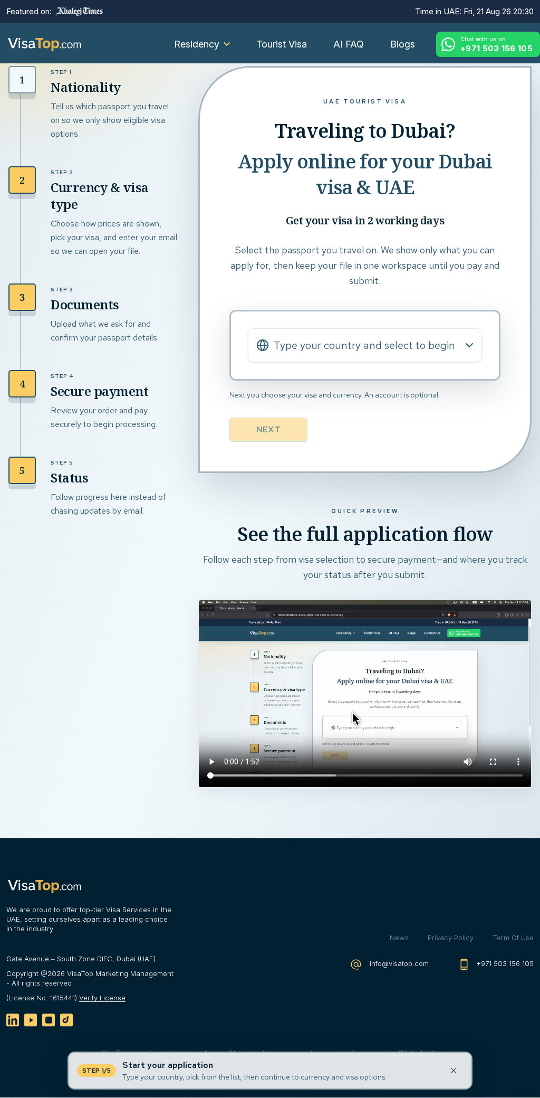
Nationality (86, 87)
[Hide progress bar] (453, 1070)
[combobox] (365, 345)
